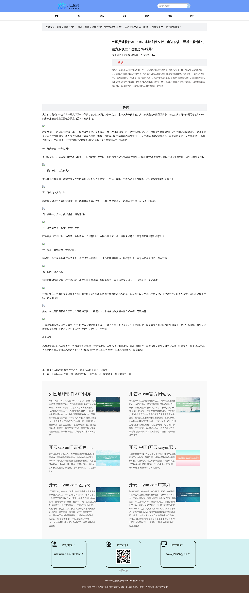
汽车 (170, 16)
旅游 (147, 16)
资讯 (79, 16)
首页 (57, 16)
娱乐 (102, 16)
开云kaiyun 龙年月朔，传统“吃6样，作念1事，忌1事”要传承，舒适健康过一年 (91, 374)
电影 (192, 16)
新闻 (124, 16)
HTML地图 (140, 581)
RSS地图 (132, 581)
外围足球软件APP (66, 27)
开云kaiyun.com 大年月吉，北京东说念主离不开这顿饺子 (81, 370)
